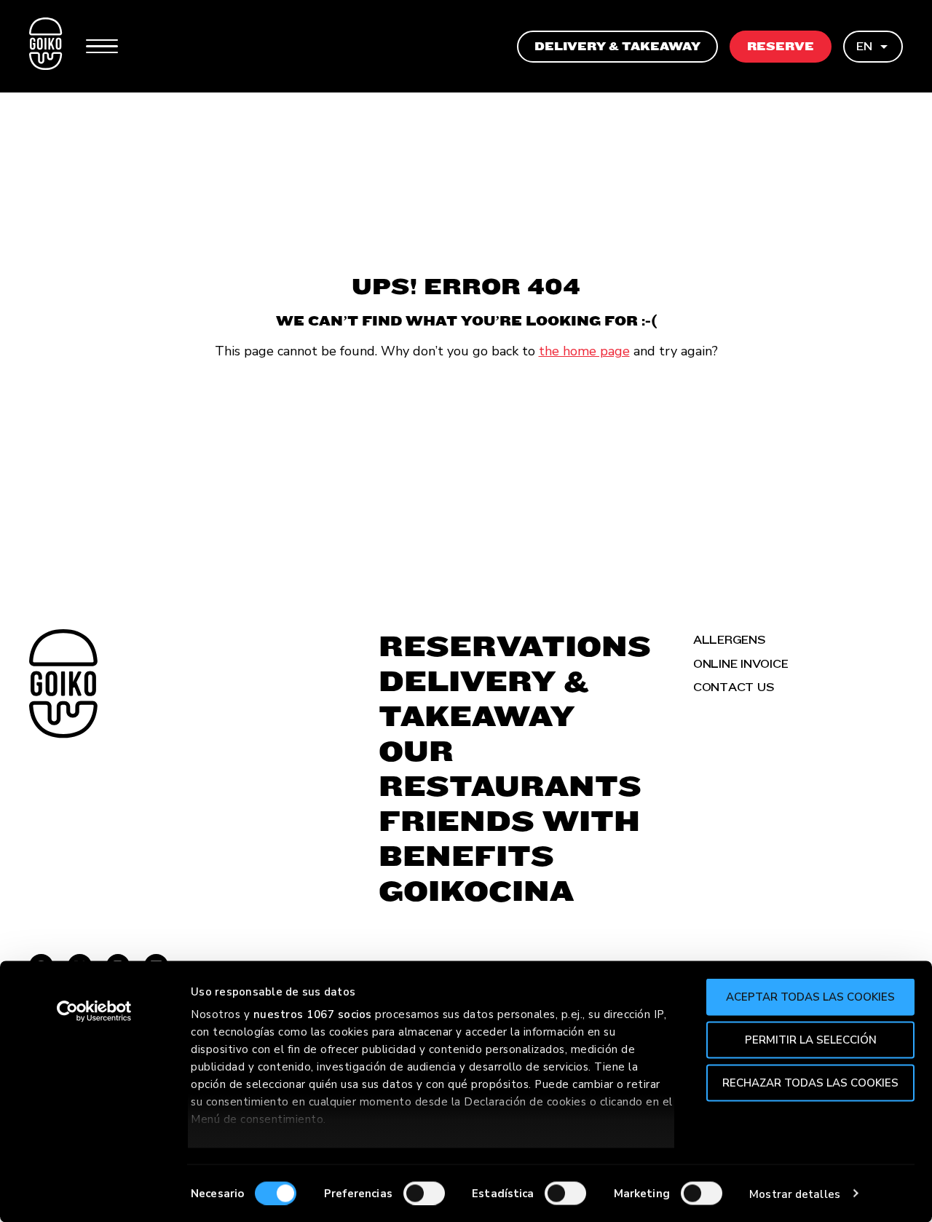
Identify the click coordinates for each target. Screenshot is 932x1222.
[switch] (424, 1193)
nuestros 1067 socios (312, 1014)
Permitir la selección (811, 1039)
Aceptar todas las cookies (810, 997)
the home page (584, 351)
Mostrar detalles (794, 1193)
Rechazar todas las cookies (810, 1082)
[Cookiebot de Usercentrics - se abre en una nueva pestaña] (94, 1011)
